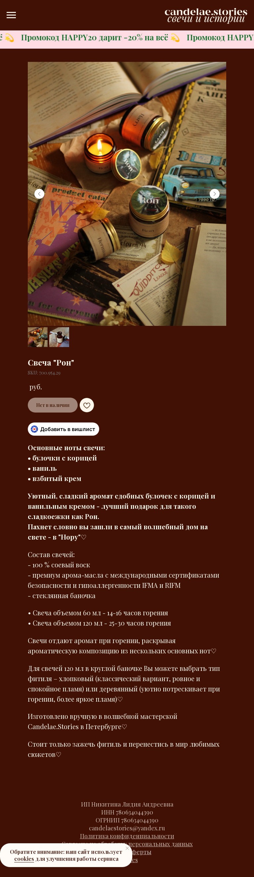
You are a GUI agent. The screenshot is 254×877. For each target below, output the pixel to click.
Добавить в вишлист (67, 429)
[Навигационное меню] (11, 15)
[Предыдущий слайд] (39, 194)
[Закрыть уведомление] (127, 848)
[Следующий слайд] (215, 194)
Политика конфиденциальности (127, 836)
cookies (24, 858)
